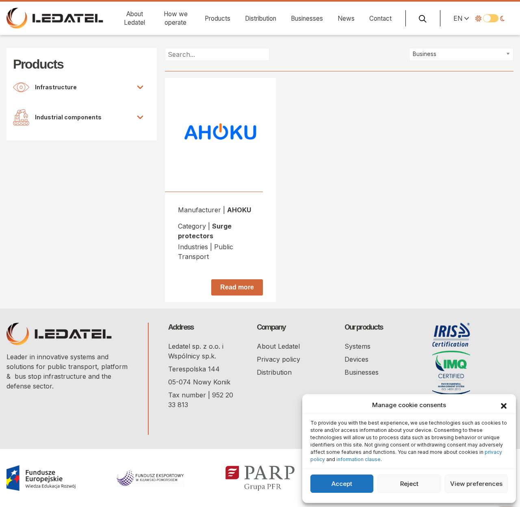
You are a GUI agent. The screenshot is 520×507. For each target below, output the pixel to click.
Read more (237, 287)
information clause (358, 459)
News (346, 18)
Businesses (307, 18)
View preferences (476, 484)
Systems (357, 346)
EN (458, 18)
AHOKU (239, 210)
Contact (380, 18)
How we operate (176, 18)
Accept (342, 484)
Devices (356, 359)
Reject (409, 484)
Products (217, 18)
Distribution (260, 18)
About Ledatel (134, 18)
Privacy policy (278, 359)
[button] (504, 405)
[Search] (423, 18)
